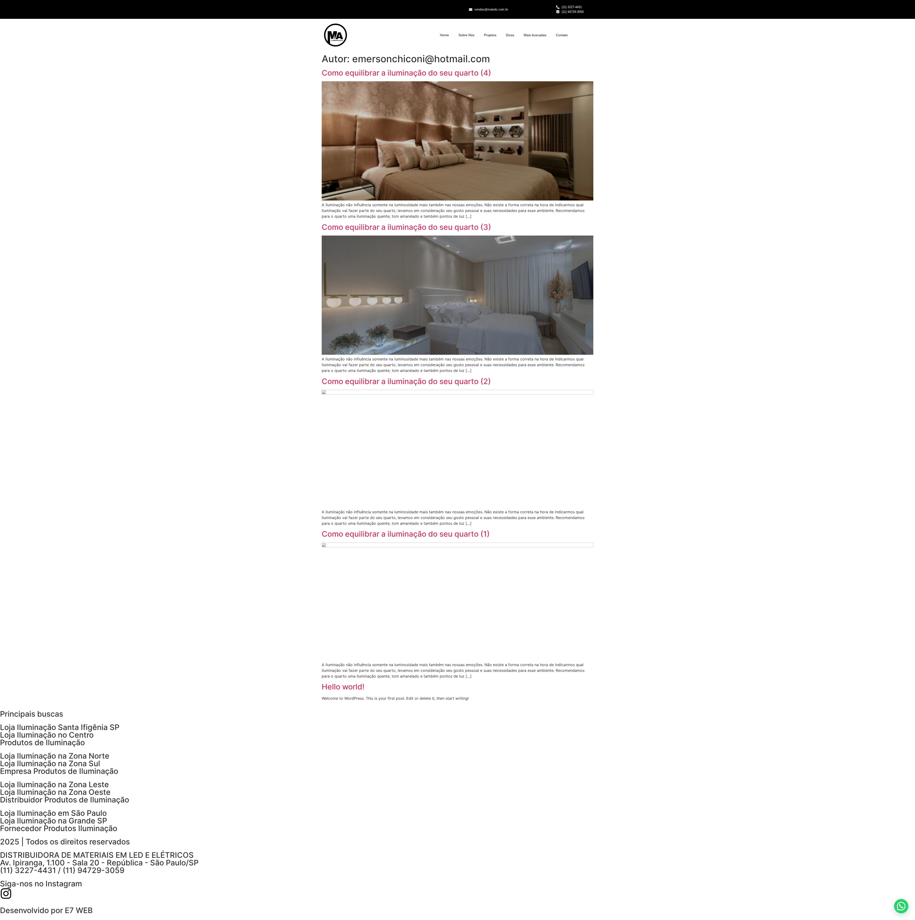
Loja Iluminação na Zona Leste (54, 784)
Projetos (490, 35)
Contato (562, 35)
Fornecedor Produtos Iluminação (58, 828)
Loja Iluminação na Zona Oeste (55, 792)
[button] (901, 906)
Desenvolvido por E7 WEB (46, 910)
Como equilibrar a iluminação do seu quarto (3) (406, 227)
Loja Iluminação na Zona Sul (50, 763)
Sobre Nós (466, 35)
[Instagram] (6, 893)
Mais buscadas (535, 35)
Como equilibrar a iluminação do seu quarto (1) (406, 534)
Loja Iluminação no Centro (47, 735)
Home (444, 35)
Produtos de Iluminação (42, 742)
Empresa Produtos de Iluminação (59, 771)
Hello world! (343, 686)
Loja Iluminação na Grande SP (53, 820)
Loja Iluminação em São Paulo (53, 813)
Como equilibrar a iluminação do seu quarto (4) (406, 72)
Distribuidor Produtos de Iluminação (64, 799)
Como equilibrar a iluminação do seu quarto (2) (406, 381)
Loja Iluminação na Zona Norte (54, 756)
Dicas (510, 35)
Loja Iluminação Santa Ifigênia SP (59, 727)
